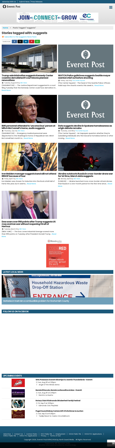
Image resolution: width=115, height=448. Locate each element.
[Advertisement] (57, 18)
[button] (110, 7)
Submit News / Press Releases (30, 2)
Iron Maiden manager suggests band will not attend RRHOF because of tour (29, 175)
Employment (60, 434)
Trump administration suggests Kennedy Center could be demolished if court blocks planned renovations (27, 78)
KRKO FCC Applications (28, 436)
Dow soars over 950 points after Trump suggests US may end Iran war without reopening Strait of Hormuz (29, 224)
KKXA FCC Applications (93, 434)
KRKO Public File (9, 436)
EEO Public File (46, 434)
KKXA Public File (75, 434)
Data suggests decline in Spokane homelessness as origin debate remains (85, 127)
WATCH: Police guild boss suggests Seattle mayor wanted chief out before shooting (84, 76)
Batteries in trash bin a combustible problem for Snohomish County (36, 300)
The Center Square (78, 80)
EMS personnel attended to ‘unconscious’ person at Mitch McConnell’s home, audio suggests (28, 127)
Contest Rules (31, 434)
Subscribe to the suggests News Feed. (20, 37)
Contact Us (18, 434)
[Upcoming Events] (18, 383)
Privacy (43, 436)
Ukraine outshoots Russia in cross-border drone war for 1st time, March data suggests (85, 175)
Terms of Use (55, 436)
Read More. (6, 90)
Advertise (7, 434)
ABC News (23, 83)
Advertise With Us (9, 2)
